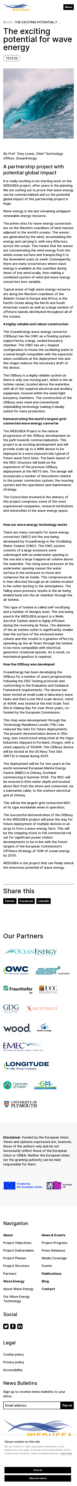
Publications (51, 1273)
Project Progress (55, 1243)
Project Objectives (17, 1243)
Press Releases (53, 1250)
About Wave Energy (18, 1289)
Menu (68, 7)
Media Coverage (54, 1258)
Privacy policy (13, 1362)
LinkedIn (43, 901)
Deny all (37, 1470)
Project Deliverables (18, 1250)
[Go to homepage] (16, 7)
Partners (9, 1273)
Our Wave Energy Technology (16, 1299)
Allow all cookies (38, 1478)
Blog (7, 22)
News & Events (53, 1235)
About (8, 1235)
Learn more (66, 1453)
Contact (48, 1289)
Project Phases (14, 1258)
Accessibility (13, 1370)
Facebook (26, 901)
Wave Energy (14, 1281)
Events (47, 1266)
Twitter (10, 901)
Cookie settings (38, 1462)
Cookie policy (13, 1354)
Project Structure (16, 1266)
